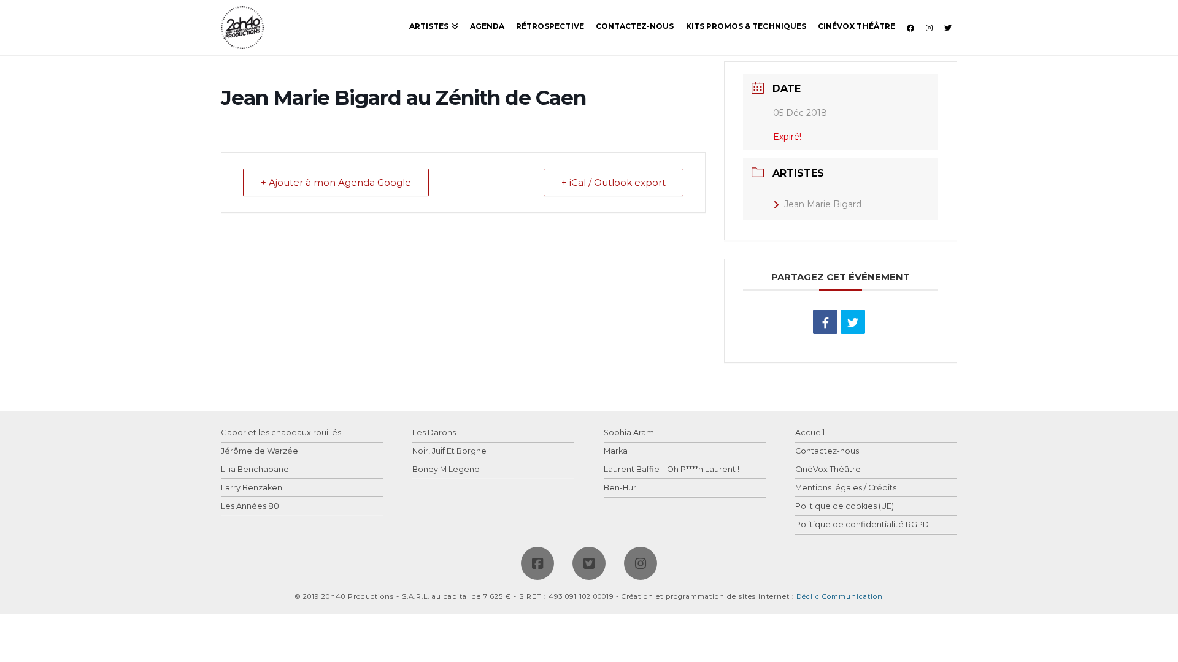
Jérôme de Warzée (259, 451)
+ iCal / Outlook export (613, 182)
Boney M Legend (446, 470)
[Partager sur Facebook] (825, 322)
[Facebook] (537, 563)
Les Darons (434, 433)
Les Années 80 (250, 507)
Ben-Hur (620, 488)
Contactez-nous (827, 451)
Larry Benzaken (251, 488)
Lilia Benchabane (255, 470)
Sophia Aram (629, 433)
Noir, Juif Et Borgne (449, 451)
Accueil (810, 433)
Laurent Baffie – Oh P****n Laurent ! (671, 470)
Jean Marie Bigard (822, 204)
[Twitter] (589, 563)
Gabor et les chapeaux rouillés (281, 433)
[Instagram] (640, 563)
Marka (616, 451)
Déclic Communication (839, 596)
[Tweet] (853, 322)
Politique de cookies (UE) (844, 507)
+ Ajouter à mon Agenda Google (336, 182)
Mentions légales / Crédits (845, 488)
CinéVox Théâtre (828, 470)
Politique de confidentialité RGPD (862, 525)
